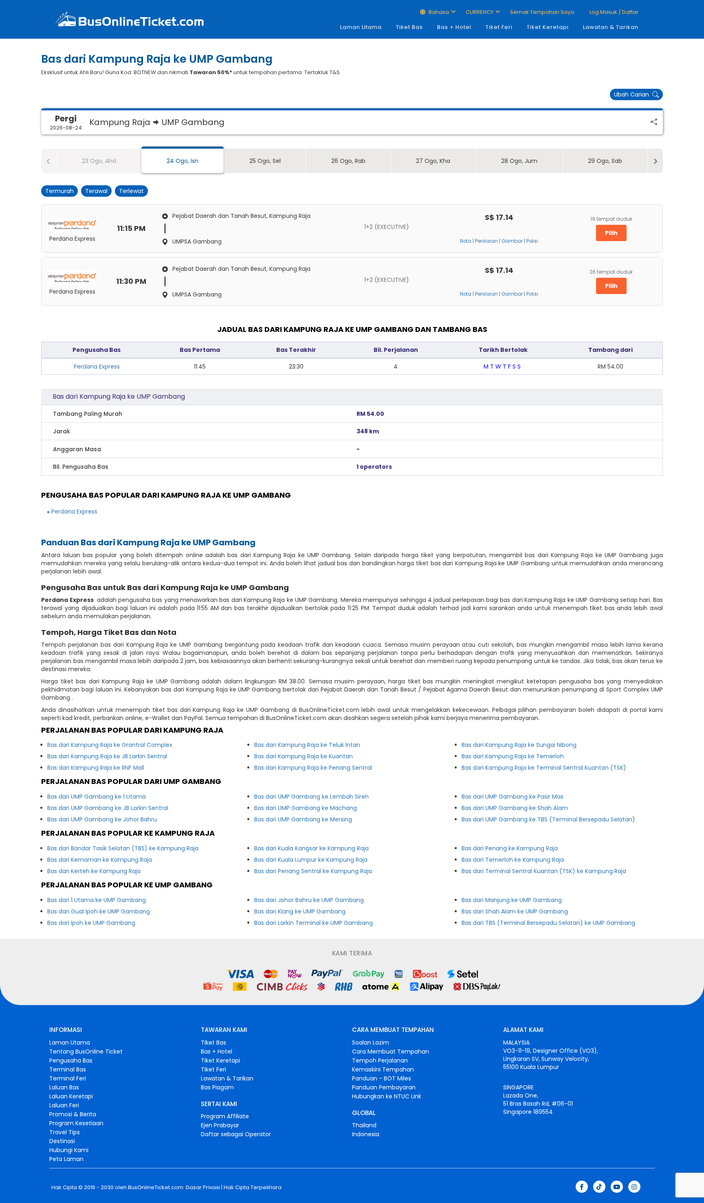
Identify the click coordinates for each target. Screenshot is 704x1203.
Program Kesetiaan (76, 1123)
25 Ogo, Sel (265, 161)
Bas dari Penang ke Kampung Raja (510, 848)
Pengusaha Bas (70, 1060)
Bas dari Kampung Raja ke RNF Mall (95, 768)
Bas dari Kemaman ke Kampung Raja (99, 860)
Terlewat (131, 191)
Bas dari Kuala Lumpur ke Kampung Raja (310, 860)
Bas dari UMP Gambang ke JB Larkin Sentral (107, 808)
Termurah (59, 191)
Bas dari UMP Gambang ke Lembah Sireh (311, 796)
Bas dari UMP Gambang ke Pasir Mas (512, 796)
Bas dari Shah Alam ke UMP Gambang (515, 911)
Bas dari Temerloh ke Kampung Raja (513, 860)
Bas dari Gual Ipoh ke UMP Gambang (98, 911)
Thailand (364, 1125)
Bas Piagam (217, 1087)
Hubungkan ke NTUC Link (386, 1096)
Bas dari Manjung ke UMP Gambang (512, 900)
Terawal (96, 191)
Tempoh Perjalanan (380, 1060)
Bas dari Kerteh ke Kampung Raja (94, 871)
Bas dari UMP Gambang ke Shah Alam (515, 808)
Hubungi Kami (68, 1150)
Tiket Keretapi (548, 27)
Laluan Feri (64, 1105)
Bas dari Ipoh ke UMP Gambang (91, 923)
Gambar (512, 241)
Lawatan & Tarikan (610, 27)
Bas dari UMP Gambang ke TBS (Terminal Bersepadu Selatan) (548, 819)
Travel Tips (64, 1132)
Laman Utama (361, 27)
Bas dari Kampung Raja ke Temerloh (513, 756)
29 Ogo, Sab (605, 161)
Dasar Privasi (202, 1187)
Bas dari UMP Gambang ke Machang (305, 808)
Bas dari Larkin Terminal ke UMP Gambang (313, 923)
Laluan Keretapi (71, 1096)
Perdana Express (97, 366)
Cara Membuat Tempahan (390, 1051)
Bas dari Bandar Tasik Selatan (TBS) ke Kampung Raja (122, 848)
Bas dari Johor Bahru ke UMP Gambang (309, 900)
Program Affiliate (225, 1116)
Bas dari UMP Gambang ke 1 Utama (96, 796)
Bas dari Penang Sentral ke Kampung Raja (313, 871)
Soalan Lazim (370, 1042)
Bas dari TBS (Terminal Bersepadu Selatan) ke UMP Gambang (548, 923)
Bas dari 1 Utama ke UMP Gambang (96, 900)
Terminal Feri (67, 1078)
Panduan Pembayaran (384, 1087)
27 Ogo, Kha (433, 161)
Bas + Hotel (454, 27)
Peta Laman (66, 1159)
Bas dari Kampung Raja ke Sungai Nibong (519, 745)
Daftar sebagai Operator (236, 1134)
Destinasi (62, 1141)
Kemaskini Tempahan (383, 1069)
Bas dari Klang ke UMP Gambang (299, 911)
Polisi (532, 241)
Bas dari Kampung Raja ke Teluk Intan (307, 745)
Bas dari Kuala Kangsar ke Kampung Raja (311, 848)
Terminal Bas (67, 1069)
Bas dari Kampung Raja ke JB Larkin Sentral (107, 756)
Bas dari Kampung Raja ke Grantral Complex (109, 745)
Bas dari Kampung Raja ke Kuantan (303, 756)
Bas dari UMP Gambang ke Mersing (303, 819)
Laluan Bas (64, 1087)
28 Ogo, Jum (519, 161)
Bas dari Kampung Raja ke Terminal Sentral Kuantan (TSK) (544, 768)
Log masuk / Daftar (613, 12)
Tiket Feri (499, 27)
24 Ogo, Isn (182, 161)
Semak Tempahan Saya (542, 12)
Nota (465, 241)
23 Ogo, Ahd (99, 161)
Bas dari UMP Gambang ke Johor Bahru (102, 819)
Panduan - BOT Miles (381, 1078)
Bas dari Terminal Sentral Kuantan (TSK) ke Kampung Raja (544, 871)
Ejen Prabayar (220, 1125)
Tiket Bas (409, 27)
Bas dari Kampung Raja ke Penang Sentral (313, 768)
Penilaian (486, 241)
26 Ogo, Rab (348, 161)
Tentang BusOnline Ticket (86, 1051)
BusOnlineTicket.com (156, 1187)
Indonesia (365, 1134)
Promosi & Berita (72, 1114)
